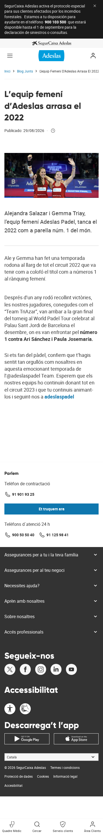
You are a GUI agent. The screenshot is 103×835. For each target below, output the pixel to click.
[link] (51, 43)
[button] (9, 55)
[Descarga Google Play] (26, 738)
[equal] (9, 709)
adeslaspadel (59, 396)
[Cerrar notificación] (95, 5)
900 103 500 (55, 22)
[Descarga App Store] (76, 738)
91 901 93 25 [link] (23, 494)
